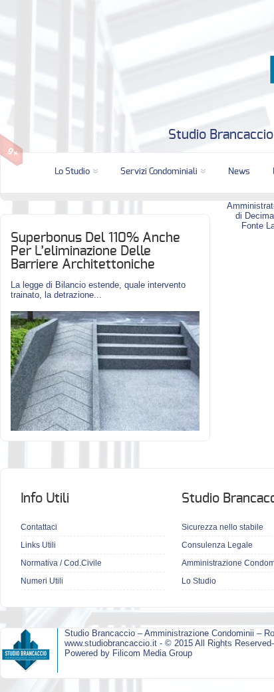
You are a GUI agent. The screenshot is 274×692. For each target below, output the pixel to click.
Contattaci (39, 527)
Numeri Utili (42, 581)
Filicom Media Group (152, 653)
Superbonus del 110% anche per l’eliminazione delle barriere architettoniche (95, 251)
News (239, 172)
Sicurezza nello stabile (222, 527)
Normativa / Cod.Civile (61, 563)
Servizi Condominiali (159, 172)
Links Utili (38, 545)
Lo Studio (72, 172)
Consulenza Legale (217, 545)
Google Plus (11, 150)
